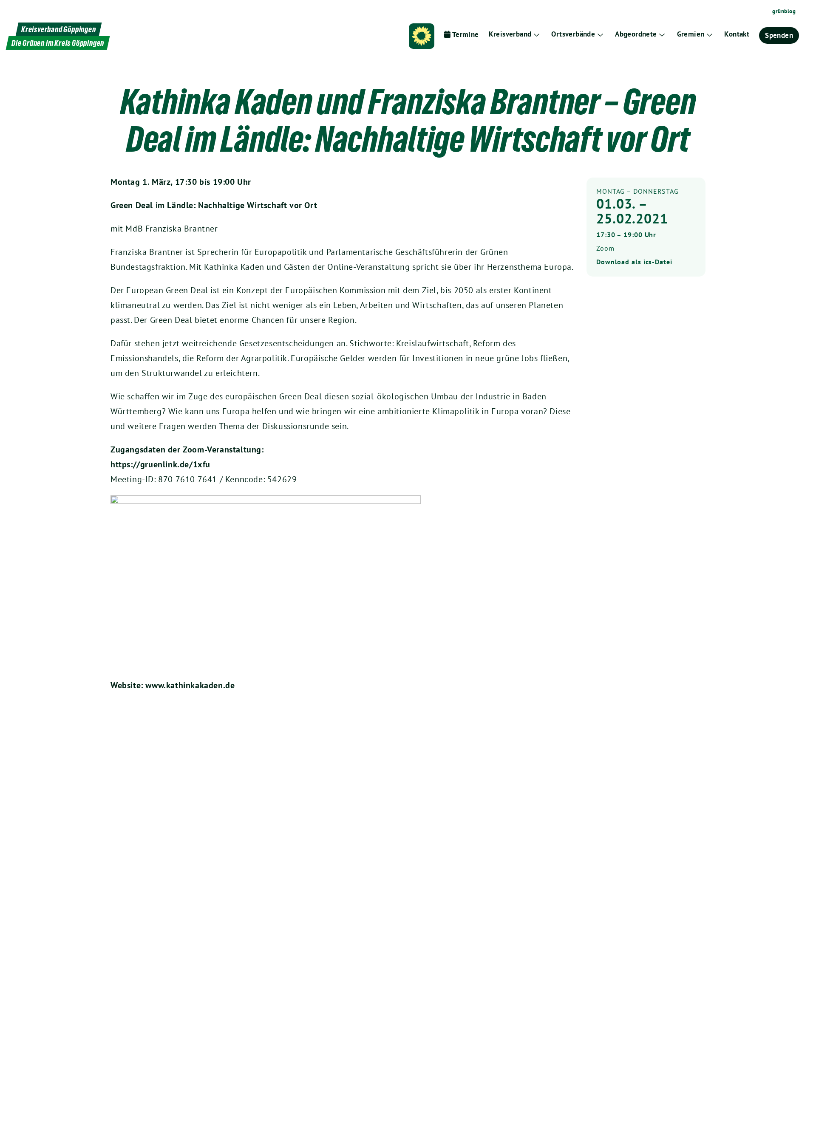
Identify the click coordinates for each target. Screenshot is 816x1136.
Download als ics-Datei (634, 261)
